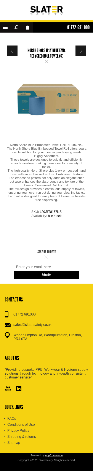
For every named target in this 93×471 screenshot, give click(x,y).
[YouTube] (8, 389)
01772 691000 (24, 314)
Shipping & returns (21, 436)
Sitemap (13, 442)
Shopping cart (27, 27)
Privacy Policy (18, 430)
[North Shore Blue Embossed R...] (12, 51)
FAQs (11, 418)
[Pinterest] (19, 389)
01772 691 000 (78, 27)
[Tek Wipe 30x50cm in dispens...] (80, 51)
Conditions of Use (21, 424)
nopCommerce (54, 455)
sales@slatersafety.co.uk (32, 325)
